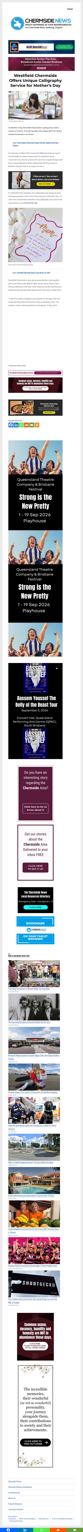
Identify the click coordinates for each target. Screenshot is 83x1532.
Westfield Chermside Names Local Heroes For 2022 (33, 272)
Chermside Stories (15, 1481)
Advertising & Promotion (16, 1521)
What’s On (11, 1498)
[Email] (31, 425)
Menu (70, 9)
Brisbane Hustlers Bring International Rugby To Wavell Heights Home (32, 1265)
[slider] (33, 757)
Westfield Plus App (30, 202)
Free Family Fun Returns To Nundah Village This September (29, 988)
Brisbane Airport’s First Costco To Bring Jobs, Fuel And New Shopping (32, 1092)
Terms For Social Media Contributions (62, 1519)
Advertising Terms (44, 1519)
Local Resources (14, 1492)
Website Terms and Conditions (27, 1519)
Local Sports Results (15, 1509)
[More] (36, 425)
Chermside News (12, 1516)
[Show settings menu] (56, 757)
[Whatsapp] (21, 425)
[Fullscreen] (60, 757)
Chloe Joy (43, 153)
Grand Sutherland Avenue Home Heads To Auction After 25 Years (31, 1195)
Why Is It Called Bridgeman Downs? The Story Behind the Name (30, 1162)
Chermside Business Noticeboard (20, 1487)
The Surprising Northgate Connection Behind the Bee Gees (29, 1022)
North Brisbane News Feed (19, 956)
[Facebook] (11, 425)
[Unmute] (51, 757)
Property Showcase (15, 1503)
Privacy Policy (12, 1519)
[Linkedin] (16, 425)
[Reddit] (26, 425)
